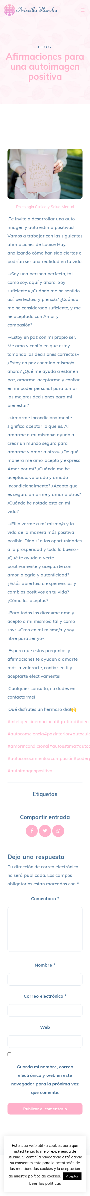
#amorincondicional (28, 746)
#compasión (61, 758)
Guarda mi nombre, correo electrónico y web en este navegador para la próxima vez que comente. (45, 1079)
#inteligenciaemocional (32, 721)
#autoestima (62, 746)
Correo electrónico (45, 996)
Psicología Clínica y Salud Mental (45, 206)
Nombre (45, 965)
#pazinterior (57, 734)
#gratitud (66, 721)
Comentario (45, 898)
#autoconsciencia (26, 734)
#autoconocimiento (28, 758)
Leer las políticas (45, 1183)
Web (45, 1027)
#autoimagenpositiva (30, 771)
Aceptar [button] (72, 1176)
